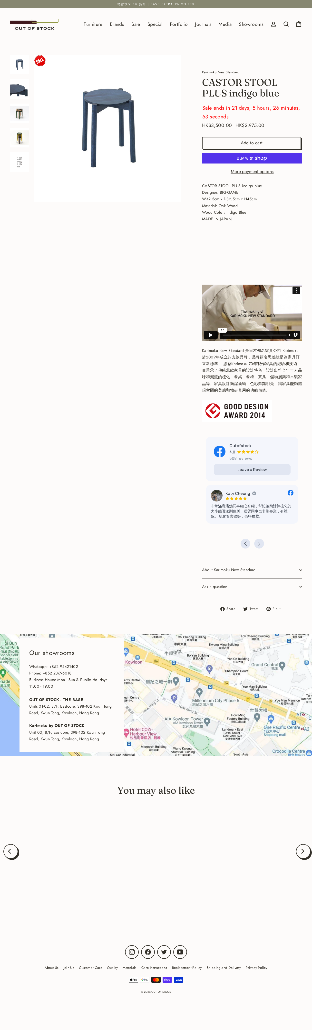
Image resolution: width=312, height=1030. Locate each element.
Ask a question (214, 586)
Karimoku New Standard (58, 900)
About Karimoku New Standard (229, 570)
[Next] (303, 851)
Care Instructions (154, 967)
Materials (129, 967)
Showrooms (251, 24)
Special (155, 24)
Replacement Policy (187, 967)
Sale (135, 24)
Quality (112, 967)
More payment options (252, 171)
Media (225, 24)
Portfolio (179, 24)
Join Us (68, 967)
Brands (117, 24)
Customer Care (90, 967)
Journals (203, 24)
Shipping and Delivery (224, 967)
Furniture (93, 24)
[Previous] (10, 851)
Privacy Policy (256, 967)
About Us (51, 967)
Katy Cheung (237, 493)
